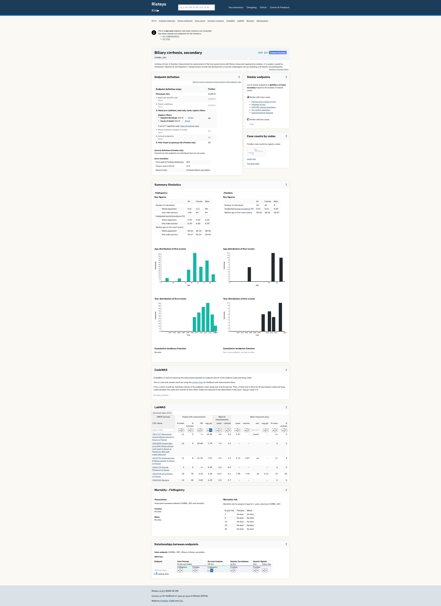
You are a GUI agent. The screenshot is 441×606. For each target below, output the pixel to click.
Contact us (157, 596)
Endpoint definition (167, 21)
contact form (197, 382)
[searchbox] (196, 7)
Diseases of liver (258, 104)
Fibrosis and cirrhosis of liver (264, 102)
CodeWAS (230, 21)
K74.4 (190, 118)
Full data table (253, 164)
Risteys (159, 4)
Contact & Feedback (279, 7)
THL (181, 601)
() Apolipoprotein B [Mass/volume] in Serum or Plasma (163, 461)
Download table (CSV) (162, 413)
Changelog (251, 7)
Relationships (262, 21)
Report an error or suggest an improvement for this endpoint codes (217, 82)
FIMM (172, 601)
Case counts (200, 21)
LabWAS (240, 21)
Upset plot (251, 159)
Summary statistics (216, 21)
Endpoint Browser (278, 52)
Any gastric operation (261, 110)
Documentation (236, 7)
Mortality (250, 21)
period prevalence (242, 209)
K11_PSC (166, 39)
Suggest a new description (278, 69)
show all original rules (189, 126)
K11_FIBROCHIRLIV (171, 36)
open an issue (183, 596)
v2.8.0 (162, 591)
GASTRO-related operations (264, 107)
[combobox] (196, 7)
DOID (260, 52)
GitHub (263, 7)
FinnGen (164, 601)
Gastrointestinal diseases (262, 113)
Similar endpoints (184, 21)
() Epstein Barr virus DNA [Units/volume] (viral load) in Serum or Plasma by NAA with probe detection (162, 449)
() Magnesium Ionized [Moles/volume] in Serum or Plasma (163, 437)
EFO (266, 52)
